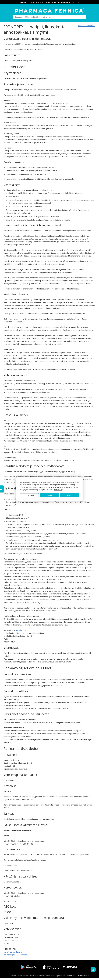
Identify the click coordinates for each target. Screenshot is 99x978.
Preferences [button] (58, 490)
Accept (69, 495)
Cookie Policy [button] (68, 487)
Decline (49, 495)
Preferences (29, 495)
